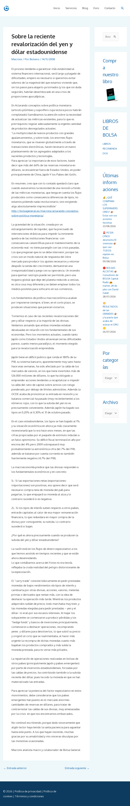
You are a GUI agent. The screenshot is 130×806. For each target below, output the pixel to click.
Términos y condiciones (29, 796)
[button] (122, 8)
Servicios (71, 8)
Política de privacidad (28, 791)
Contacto (109, 8)
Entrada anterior (15, 768)
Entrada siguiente (77, 768)
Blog (85, 8)
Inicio (56, 8)
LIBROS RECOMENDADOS (110, 148)
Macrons (16, 59)
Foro (96, 8)
